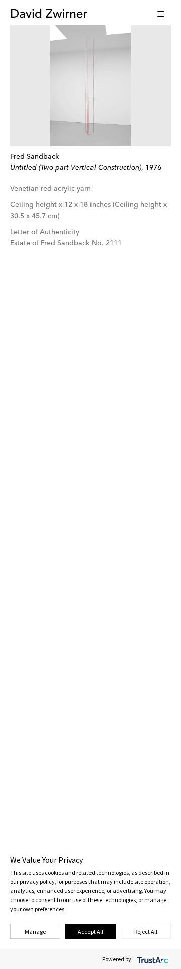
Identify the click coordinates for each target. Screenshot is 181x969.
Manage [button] (35, 931)
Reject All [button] (145, 931)
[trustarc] (151, 959)
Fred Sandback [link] (34, 156)
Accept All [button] (90, 931)
